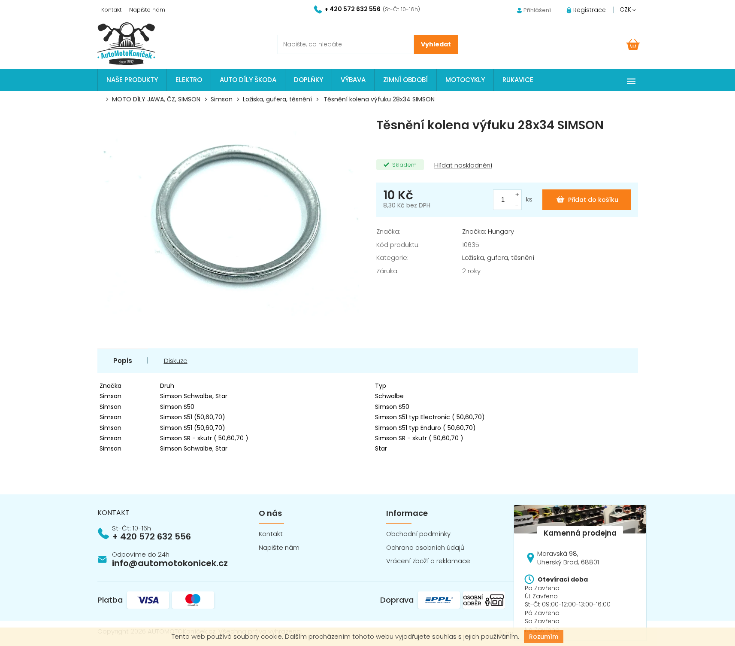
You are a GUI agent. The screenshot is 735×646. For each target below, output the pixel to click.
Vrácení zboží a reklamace (428, 561)
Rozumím (543, 636)
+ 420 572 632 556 (151, 536)
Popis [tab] (122, 360)
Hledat (436, 44)
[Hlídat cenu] (462, 165)
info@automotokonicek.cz (170, 563)
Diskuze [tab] (176, 360)
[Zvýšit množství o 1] (517, 195)
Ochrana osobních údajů (425, 547)
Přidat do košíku (593, 199)
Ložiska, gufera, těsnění (498, 257)
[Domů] (102, 99)
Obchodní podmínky (418, 533)
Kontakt (111, 10)
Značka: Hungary (488, 231)
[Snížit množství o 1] (517, 205)
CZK (626, 9)
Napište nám (147, 10)
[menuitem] (132, 80)
